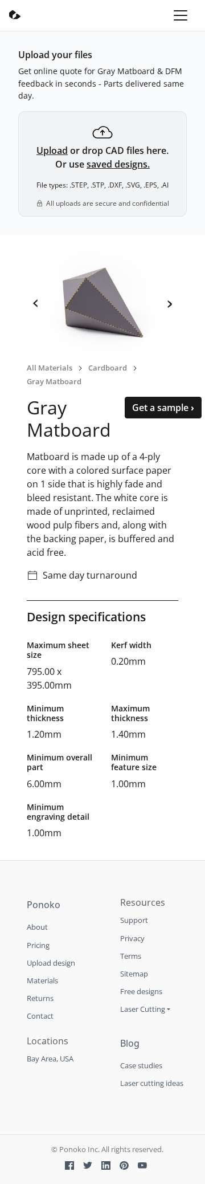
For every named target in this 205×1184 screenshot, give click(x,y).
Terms (130, 956)
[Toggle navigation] (180, 15)
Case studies (141, 1065)
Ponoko (43, 904)
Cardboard (107, 368)
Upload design (51, 963)
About (37, 927)
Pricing (38, 945)
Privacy (132, 938)
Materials (42, 980)
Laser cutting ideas (151, 1083)
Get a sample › (163, 407)
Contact (40, 1016)
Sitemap (134, 974)
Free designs (141, 991)
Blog (130, 1043)
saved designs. (118, 164)
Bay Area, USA (50, 1058)
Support (134, 920)
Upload (52, 150)
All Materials (49, 368)
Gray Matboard (54, 381)
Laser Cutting (142, 1009)
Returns (40, 998)
